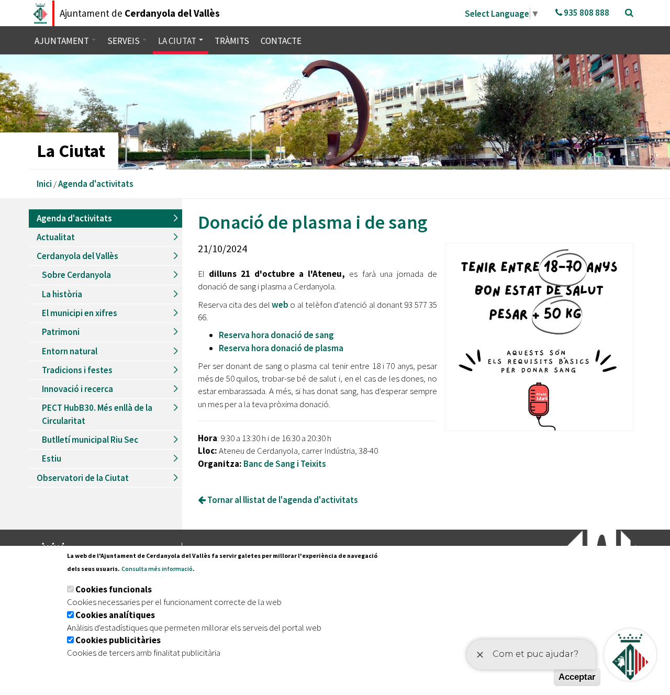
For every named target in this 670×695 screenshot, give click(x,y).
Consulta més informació (157, 569)
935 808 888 (585, 12)
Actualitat (56, 237)
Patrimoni (61, 332)
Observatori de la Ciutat (83, 478)
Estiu (51, 458)
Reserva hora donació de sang (276, 335)
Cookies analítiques (115, 615)
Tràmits (232, 41)
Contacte (281, 41)
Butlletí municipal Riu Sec (90, 439)
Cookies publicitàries (118, 640)
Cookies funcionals (113, 589)
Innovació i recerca (77, 389)
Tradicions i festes (77, 370)
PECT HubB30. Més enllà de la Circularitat (97, 414)
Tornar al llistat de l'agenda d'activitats (282, 500)
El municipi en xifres (79, 313)
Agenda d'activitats (95, 183)
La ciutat (178, 41)
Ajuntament (63, 41)
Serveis (124, 41)
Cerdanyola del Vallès (77, 256)
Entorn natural (69, 351)
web (280, 304)
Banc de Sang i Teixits (284, 463)
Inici (44, 183)
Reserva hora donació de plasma (281, 348)
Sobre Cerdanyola (76, 275)
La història (62, 294)
